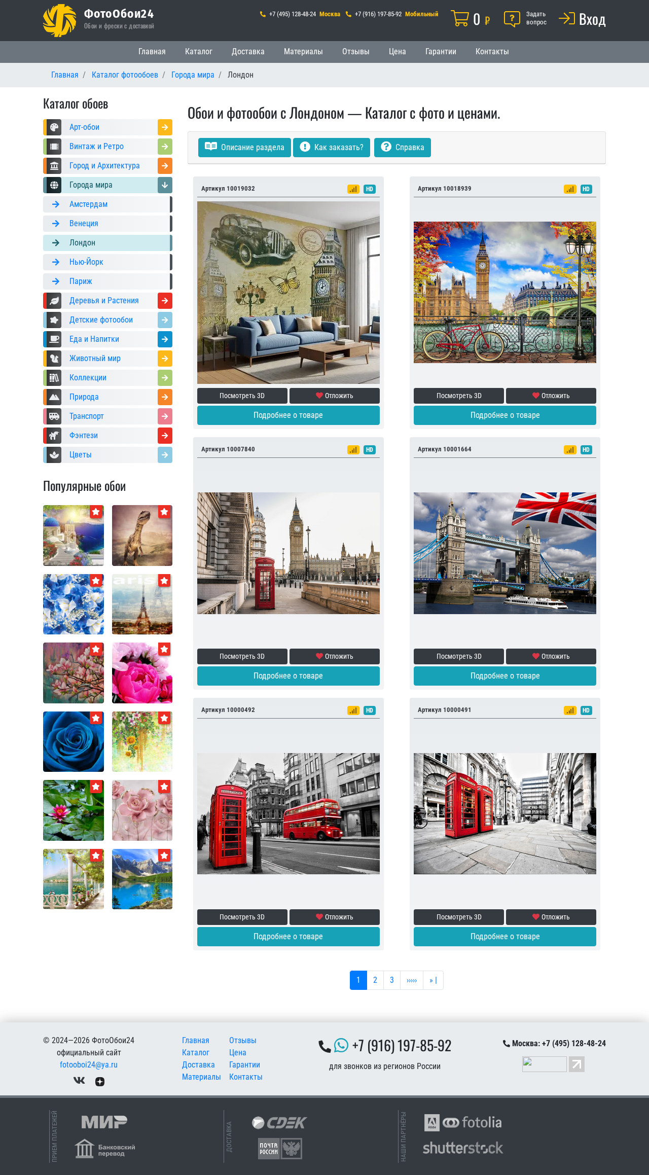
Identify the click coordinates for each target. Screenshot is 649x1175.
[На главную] (59, 20)
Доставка (248, 51)
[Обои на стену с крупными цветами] (142, 809)
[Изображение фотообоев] (142, 878)
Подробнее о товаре (288, 415)
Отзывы (356, 51)
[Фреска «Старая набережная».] (73, 878)
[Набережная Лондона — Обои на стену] (505, 292)
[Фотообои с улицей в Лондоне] (288, 813)
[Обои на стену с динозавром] (142, 535)
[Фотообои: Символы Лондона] (505, 552)
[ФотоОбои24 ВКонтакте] (79, 1081)
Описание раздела (251, 147)
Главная (152, 51)
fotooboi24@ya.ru (89, 1065)
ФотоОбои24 (119, 13)
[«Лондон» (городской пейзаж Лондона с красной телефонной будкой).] (288, 552)
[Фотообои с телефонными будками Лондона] (505, 813)
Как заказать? (338, 147)
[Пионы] (142, 672)
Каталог (198, 51)
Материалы (303, 51)
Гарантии (440, 51)
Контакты (492, 51)
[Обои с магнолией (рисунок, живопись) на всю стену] (73, 672)
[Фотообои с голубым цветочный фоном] (73, 604)
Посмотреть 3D (242, 395)
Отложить (339, 395)
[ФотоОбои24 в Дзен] (99, 1081)
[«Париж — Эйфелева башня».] (142, 604)
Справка (408, 147)
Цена (397, 51)
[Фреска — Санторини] (73, 535)
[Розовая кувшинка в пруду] (73, 809)
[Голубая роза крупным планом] (73, 741)
